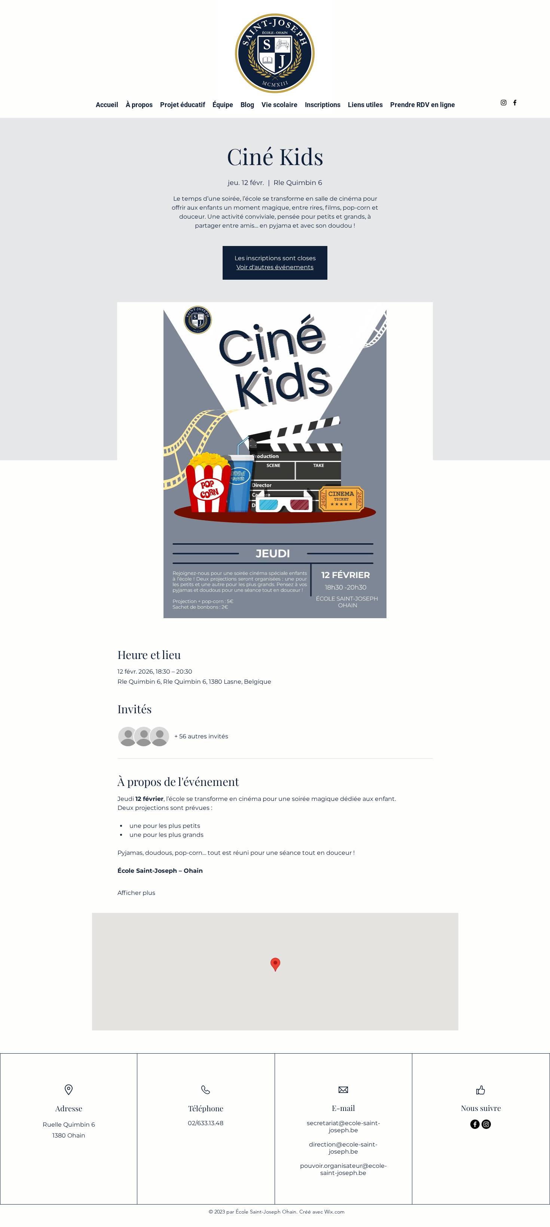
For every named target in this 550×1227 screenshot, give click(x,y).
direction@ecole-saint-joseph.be (343, 1148)
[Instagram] (486, 1124)
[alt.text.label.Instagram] (503, 102)
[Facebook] (475, 1124)
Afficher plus (136, 892)
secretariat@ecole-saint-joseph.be (343, 1127)
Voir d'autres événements (275, 267)
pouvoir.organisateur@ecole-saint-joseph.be (343, 1169)
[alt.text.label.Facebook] (515, 102)
